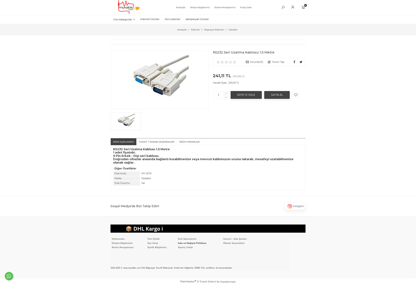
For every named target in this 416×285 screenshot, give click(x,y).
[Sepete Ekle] (246, 95)
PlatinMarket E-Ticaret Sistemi (198, 281)
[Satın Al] (277, 95)
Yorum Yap (278, 61)
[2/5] (220, 62)
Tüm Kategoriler (122, 19)
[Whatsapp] (9, 276)
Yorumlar (256, 61)
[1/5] (218, 62)
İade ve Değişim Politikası (192, 243)
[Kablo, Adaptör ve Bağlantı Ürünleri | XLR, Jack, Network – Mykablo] (128, 13)
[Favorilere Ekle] (296, 95)
